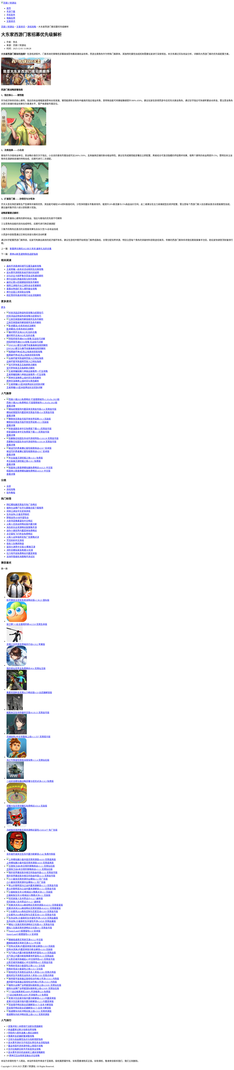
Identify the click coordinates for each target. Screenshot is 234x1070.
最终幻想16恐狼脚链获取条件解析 (22, 282)
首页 (8, 8)
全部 (8, 486)
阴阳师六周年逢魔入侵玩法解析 (23, 1033)
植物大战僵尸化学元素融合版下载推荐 (24, 508)
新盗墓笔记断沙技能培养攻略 (22, 1029)
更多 (3, 307)
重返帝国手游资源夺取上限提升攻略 (25, 1046)
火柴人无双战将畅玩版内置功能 (21, 524)
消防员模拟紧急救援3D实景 (19, 550)
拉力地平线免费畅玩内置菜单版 (21, 553)
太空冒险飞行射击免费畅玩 (19, 534)
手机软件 (10, 15)
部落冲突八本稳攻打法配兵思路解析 (25, 1026)
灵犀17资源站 (7, 27)
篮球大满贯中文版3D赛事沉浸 (20, 547)
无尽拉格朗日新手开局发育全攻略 (24, 1049)
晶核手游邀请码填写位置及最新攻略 (23, 266)
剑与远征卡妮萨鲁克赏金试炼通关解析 (24, 276)
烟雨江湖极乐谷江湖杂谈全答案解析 (23, 285)
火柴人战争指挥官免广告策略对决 (22, 537)
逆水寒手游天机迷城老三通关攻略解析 (26, 1052)
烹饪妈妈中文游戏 (15, 540)
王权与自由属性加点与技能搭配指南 (25, 1039)
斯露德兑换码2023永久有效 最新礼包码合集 (30, 249)
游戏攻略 (31, 27)
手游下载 (10, 11)
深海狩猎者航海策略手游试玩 (20, 556)
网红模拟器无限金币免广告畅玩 (21, 504)
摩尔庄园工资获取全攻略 (18, 292)
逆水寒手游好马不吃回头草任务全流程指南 (28, 1042)
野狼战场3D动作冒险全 (17, 517)
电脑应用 (10, 18)
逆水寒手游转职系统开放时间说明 (22, 272)
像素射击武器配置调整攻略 (21, 1036)
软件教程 (10, 493)
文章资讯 (10, 21)
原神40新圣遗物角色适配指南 (24, 254)
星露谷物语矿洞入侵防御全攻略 (21, 289)
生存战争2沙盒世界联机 (17, 514)
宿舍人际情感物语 (15, 543)
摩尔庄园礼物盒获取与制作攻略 (21, 279)
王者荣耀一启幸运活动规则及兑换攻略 (24, 269)
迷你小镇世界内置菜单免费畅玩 (21, 530)
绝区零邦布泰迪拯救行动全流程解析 (23, 295)
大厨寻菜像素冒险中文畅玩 (19, 521)
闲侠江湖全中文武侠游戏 (18, 511)
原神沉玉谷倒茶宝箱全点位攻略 (24, 1055)
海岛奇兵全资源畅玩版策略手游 (21, 527)
